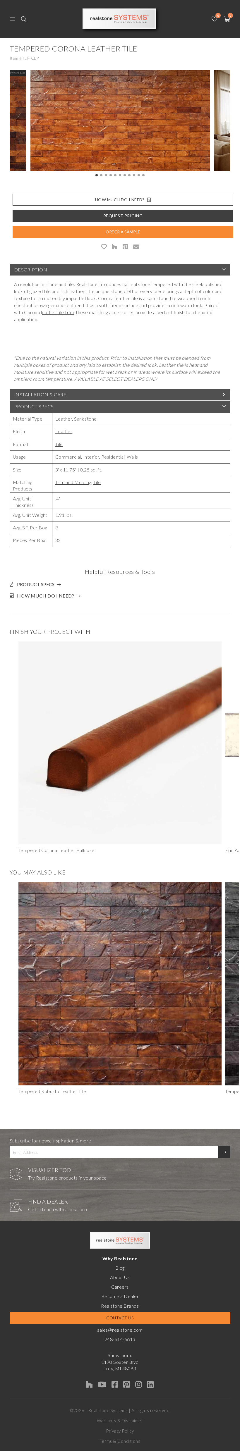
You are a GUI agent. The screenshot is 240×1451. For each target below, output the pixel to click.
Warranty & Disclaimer (120, 1420)
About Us (120, 1277)
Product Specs (34, 406)
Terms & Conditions (120, 1441)
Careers (120, 1287)
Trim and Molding (73, 482)
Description (30, 269)
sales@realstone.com (120, 1330)
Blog (120, 1268)
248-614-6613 (120, 1339)
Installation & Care (40, 394)
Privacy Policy (120, 1430)
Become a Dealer (120, 1296)
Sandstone (85, 418)
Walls (132, 456)
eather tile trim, (58, 312)
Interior (91, 456)
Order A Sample (123, 231)
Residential (113, 456)
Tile (59, 444)
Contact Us (119, 1317)
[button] (96, 175)
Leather (63, 418)
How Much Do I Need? (120, 199)
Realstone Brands (120, 1306)
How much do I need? (45, 595)
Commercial (68, 456)
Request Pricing (123, 215)
